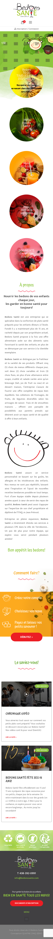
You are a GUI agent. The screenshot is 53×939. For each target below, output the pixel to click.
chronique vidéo (17, 713)
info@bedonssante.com (27, 878)
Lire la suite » (11, 737)
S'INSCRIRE (31, 54)
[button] (26, 637)
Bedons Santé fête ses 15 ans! (24, 779)
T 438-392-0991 (26, 873)
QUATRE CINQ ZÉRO (32, 933)
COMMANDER (12, 54)
